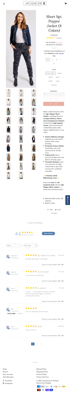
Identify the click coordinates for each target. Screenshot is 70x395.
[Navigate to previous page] (28, 344)
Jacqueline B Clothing (50, 380)
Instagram (9, 383)
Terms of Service (42, 377)
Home (5, 369)
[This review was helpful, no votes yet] (59, 265)
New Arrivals (8, 374)
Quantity (53, 91)
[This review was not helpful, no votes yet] (62, 265)
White (51, 77)
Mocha (54, 85)
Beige (51, 81)
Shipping (59, 42)
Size (54, 56)
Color (54, 69)
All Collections (8, 377)
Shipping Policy (42, 371)
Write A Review (48, 233)
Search (5, 371)
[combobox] (14, 245)
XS (48, 60)
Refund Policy (41, 369)
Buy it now (54, 104)
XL (54, 63)
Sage (57, 81)
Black (60, 73)
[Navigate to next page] (41, 344)
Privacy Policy (41, 374)
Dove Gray (50, 73)
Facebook (8, 380)
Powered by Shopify (43, 383)
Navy (58, 77)
